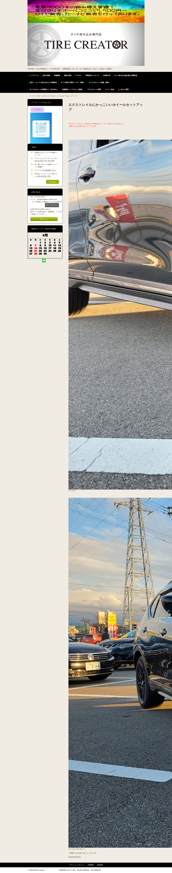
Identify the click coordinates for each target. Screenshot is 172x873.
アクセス (78, 75)
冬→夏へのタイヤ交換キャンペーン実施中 (46, 165)
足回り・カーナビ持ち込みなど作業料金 (43, 82)
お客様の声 (106, 75)
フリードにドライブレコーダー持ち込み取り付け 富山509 (46, 159)
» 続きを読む (52, 182)
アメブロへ (37, 109)
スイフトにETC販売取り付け (45, 170)
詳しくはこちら (52, 205)
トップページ (34, 75)
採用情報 (100, 865)
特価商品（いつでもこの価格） (73, 89)
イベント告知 (109, 89)
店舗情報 (57, 75)
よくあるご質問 (123, 89)
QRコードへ (44, 219)
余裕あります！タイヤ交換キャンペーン (46, 154)
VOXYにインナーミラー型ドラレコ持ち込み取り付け (46, 175)
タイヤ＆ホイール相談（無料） (99, 82)
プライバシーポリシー (76, 865)
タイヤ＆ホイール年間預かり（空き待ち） (43, 89)
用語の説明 (67, 75)
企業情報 (91, 865)
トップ (32, 96)
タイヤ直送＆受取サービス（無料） (73, 82)
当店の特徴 (46, 75)
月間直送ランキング (92, 75)
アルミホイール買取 (94, 89)
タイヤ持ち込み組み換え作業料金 (125, 75)
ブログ (38, 96)
